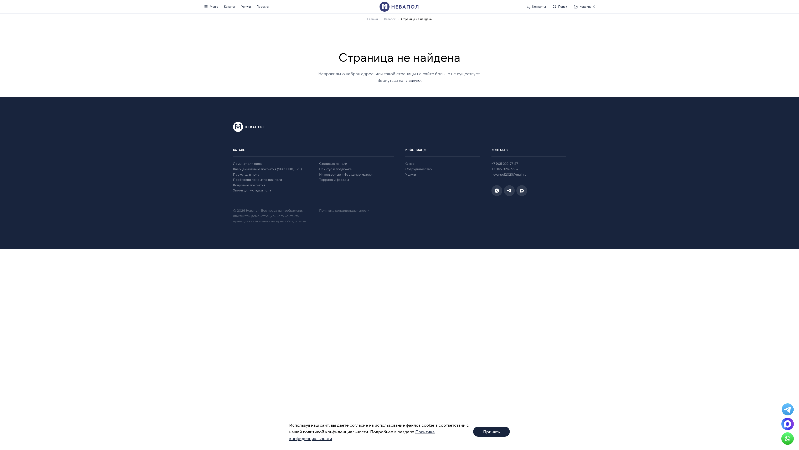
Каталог (230, 6)
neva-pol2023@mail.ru (508, 174)
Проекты (263, 6)
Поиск (562, 6)
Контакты (539, 6)
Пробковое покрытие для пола (257, 179)
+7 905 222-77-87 (504, 163)
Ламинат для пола (247, 163)
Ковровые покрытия (249, 185)
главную (412, 80)
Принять (491, 431)
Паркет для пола (246, 174)
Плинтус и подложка (335, 169)
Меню (214, 6)
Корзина (587, 6)
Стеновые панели (333, 163)
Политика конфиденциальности (344, 210)
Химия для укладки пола (252, 190)
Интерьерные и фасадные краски (345, 174)
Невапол (405, 7)
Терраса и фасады (334, 179)
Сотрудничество (418, 169)
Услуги (246, 6)
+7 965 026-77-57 (504, 169)
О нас (409, 163)
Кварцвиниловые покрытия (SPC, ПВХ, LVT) (267, 169)
